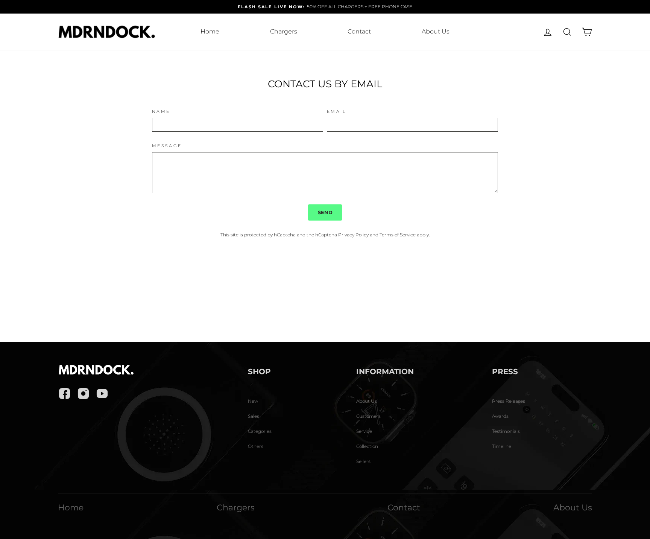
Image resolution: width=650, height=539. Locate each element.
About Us (436, 31)
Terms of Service (398, 235)
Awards (500, 416)
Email (336, 111)
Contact (359, 31)
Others (255, 446)
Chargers (283, 31)
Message (167, 145)
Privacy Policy (353, 235)
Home (209, 31)
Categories (260, 431)
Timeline (501, 446)
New (253, 401)
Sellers (363, 461)
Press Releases (508, 401)
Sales (253, 416)
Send (325, 212)
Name (161, 111)
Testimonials (506, 431)
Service (364, 431)
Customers (368, 416)
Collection (367, 446)
